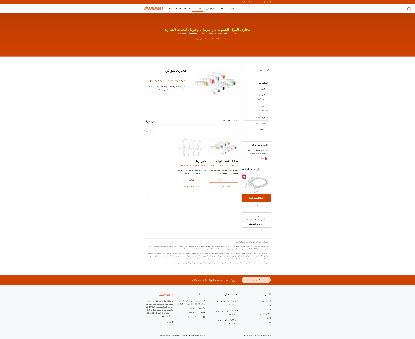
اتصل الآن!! (256, 280)
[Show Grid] (229, 120)
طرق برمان (200, 161)
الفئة (212, 38)
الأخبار (221, 8)
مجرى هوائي (199, 38)
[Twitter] (170, 322)
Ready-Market (248, 335)
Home (218, 38)
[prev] (146, 114)
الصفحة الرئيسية (175, 8)
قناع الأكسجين (204, 263)
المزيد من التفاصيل (256, 224)
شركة (186, 8)
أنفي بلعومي (264, 102)
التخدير (262, 89)
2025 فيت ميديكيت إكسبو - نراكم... (225, 301)
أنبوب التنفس (218, 263)
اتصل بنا (230, 8)
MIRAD (262, 129)
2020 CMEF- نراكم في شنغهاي (227, 310)
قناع (235, 263)
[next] (235, 114)
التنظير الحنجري (263, 110)
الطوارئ (207, 38)
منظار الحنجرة (241, 263)
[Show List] (224, 120)
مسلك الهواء (248, 263)
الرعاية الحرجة (260, 117)
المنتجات (196, 8)
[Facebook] (172, 322)
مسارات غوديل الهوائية (227, 161)
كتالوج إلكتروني (210, 8)
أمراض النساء (260, 123)
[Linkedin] (167, 322)
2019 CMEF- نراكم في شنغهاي (227, 320)
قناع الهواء (211, 263)
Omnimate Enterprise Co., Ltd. (183, 335)
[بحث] (242, 2)
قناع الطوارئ (261, 99)
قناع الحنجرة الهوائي (227, 263)
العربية (269, 2)
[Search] (268, 70)
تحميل (262, 158)
